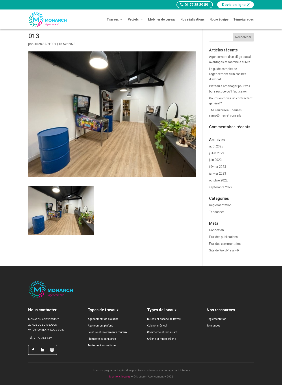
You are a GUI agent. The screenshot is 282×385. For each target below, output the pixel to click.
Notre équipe (219, 19)
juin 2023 (215, 160)
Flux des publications (223, 237)
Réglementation (220, 205)
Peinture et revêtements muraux (107, 332)
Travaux (113, 19)
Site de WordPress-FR (224, 250)
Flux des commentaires (225, 243)
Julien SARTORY (45, 44)
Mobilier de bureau (162, 19)
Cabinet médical (157, 325)
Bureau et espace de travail (164, 319)
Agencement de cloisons (103, 319)
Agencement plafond (100, 325)
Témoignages (243, 19)
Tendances (216, 212)
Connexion (216, 230)
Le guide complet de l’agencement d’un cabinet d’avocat (227, 74)
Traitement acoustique (102, 345)
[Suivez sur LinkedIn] (42, 350)
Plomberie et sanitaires (102, 338)
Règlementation (216, 319)
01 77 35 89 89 (196, 5)
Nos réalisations (192, 19)
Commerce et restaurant (162, 332)
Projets (133, 19)
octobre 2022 (218, 180)
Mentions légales (119, 376)
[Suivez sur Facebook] (33, 350)
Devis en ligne (234, 5)
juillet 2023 (216, 153)
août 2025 (216, 146)
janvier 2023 (217, 173)
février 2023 (217, 166)
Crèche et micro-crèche (161, 338)
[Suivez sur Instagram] (52, 350)
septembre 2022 (220, 187)
